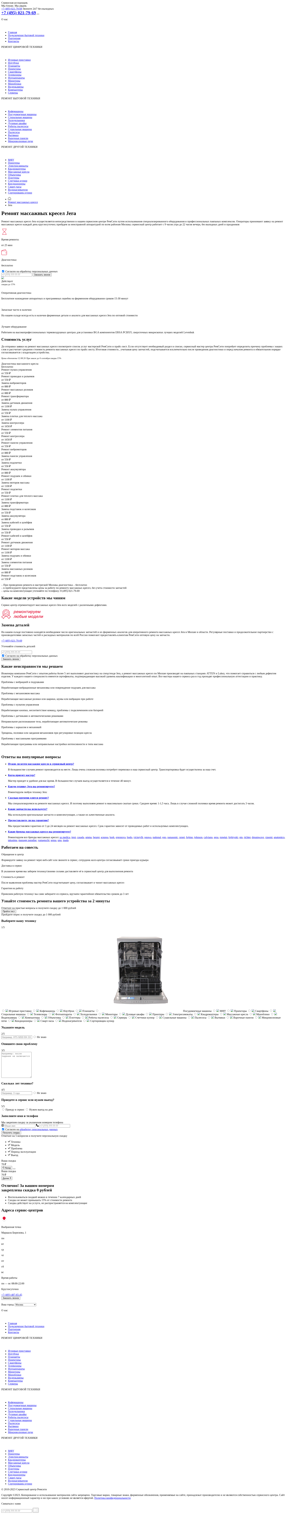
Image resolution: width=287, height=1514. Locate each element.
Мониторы (14, 80)
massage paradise (27, 840)
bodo (129, 837)
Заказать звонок (42, 274)
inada (66, 840)
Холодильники (16, 120)
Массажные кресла (18, 171)
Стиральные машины (20, 117)
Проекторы (14, 68)
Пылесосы (14, 132)
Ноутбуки (13, 62)
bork (112, 837)
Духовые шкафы (17, 123)
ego (164, 837)
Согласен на (31, 1129)
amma (88, 837)
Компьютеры (15, 89)
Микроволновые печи (20, 141)
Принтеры (14, 162)
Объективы (14, 174)
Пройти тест (9, 911)
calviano (208, 837)
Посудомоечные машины (22, 114)
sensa (53, 840)
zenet (182, 837)
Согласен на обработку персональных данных (31, 271)
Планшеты (14, 65)
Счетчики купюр (17, 180)
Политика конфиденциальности (112, 1498)
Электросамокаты (18, 165)
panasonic (172, 837)
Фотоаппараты (16, 77)
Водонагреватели (18, 189)
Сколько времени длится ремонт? (28, 797)
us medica (65, 837)
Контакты (13, 41)
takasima (12, 840)
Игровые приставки (19, 59)
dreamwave (258, 837)
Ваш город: (7, 1304)
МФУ (11, 159)
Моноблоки (14, 83)
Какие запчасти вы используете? (27, 809)
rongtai (223, 837)
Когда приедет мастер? (21, 775)
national (157, 837)
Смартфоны (14, 71)
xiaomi (268, 837)
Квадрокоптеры (17, 168)
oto (241, 837)
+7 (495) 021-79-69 (11, 8)
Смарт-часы (14, 186)
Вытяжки (13, 135)
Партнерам (14, 38)
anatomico (279, 837)
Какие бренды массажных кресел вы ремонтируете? (39, 831)
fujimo (189, 837)
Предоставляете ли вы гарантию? (28, 820)
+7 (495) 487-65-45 (11, 1294)
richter (247, 837)
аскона (104, 837)
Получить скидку (11, 1132)
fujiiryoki (233, 837)
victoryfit (138, 837)
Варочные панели (18, 138)
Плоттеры (13, 177)
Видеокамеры (16, 86)
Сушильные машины (20, 129)
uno (60, 840)
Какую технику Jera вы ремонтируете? (31, 786)
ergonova (121, 837)
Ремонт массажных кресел (23, 202)
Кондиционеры (16, 183)
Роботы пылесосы (18, 126)
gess (216, 837)
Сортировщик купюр (20, 192)
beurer (96, 837)
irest (73, 837)
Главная (12, 32)
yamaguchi (43, 840)
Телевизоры (14, 74)
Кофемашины (15, 111)
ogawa (147, 837)
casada (80, 837)
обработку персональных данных (39, 1129)
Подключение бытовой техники (26, 35)
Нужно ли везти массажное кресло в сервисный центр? (41, 763)
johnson (198, 837)
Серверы (13, 92)
